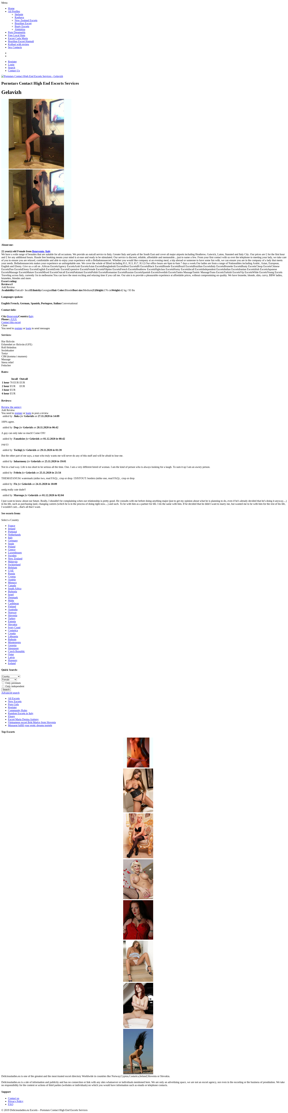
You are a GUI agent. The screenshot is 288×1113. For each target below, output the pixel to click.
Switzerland (14, 564)
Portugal (12, 531)
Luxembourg (15, 552)
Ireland (11, 528)
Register (12, 61)
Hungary (12, 660)
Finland (12, 606)
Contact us (13, 1098)
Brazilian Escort (23, 23)
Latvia (11, 657)
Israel (11, 594)
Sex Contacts (15, 47)
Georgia (12, 645)
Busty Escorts (22, 26)
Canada (12, 585)
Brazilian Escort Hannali (21, 41)
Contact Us (14, 70)
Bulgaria (12, 591)
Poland (11, 546)
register (18, 328)
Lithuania (13, 636)
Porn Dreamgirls (16, 32)
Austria (12, 579)
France (11, 525)
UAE (11, 570)
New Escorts (15, 701)
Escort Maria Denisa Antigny (23, 719)
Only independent (14, 686)
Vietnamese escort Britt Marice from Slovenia (32, 722)
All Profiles (14, 11)
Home (11, 8)
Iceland (12, 663)
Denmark (13, 597)
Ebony (11, 716)
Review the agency (11, 407)
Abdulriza (20, 29)
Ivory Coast (14, 627)
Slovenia (12, 615)
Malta (11, 600)
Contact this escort (11, 322)
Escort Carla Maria (18, 38)
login (28, 328)
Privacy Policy (15, 1101)
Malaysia (13, 561)
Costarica (13, 630)
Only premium (13, 683)
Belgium (12, 567)
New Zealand (15, 558)
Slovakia (12, 624)
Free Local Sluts (16, 35)
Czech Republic (16, 651)
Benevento (38, 251)
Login (11, 64)
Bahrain (12, 639)
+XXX (13, 319)
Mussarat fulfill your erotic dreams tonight (30, 725)
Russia (11, 573)
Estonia (12, 621)
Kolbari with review (18, 44)
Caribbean (13, 603)
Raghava (19, 17)
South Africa (14, 588)
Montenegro (14, 642)
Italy (47, 251)
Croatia (12, 633)
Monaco (12, 582)
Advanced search (10, 692)
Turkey (12, 618)
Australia (13, 609)
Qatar (11, 654)
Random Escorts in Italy (20, 713)
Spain (11, 543)
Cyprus (12, 576)
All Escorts (14, 698)
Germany (13, 540)
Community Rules (17, 710)
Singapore (13, 648)
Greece (12, 549)
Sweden (12, 555)
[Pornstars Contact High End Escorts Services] (32, 76)
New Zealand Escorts (26, 20)
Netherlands (14, 534)
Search (11, 67)
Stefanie (19, 14)
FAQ (10, 1104)
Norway (12, 612)
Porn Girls (13, 704)
